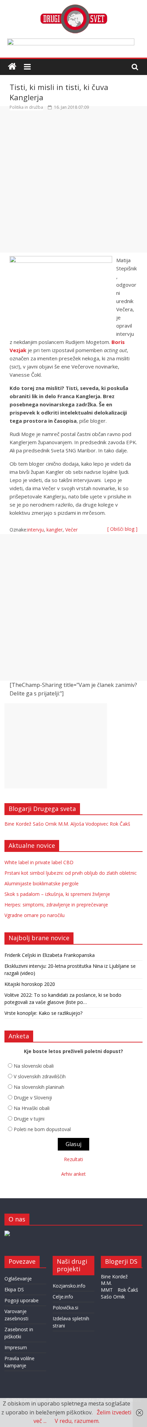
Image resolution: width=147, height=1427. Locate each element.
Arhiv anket (73, 1174)
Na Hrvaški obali (32, 1108)
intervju (35, 529)
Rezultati (73, 1159)
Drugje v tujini (29, 1118)
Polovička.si (65, 1307)
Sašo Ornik (45, 824)
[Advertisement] (73, 184)
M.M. (63, 824)
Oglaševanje (18, 1278)
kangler (54, 529)
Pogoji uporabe (21, 1300)
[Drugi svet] (73, 7)
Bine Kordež (17, 824)
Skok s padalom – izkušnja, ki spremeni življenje (57, 894)
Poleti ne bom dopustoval (42, 1129)
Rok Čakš (120, 824)
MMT (107, 1290)
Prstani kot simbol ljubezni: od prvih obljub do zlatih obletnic (70, 873)
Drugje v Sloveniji (33, 1097)
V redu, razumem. (77, 1421)
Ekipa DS (14, 1289)
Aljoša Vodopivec (89, 824)
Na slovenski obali (34, 1066)
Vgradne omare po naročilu (34, 915)
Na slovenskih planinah (39, 1087)
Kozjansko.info (69, 1285)
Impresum (15, 1347)
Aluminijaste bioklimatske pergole (41, 883)
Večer (71, 529)
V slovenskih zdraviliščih (40, 1076)
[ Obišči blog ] (122, 529)
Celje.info (63, 1296)
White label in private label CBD (39, 862)
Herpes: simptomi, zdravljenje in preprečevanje (56, 904)
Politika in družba (26, 107)
